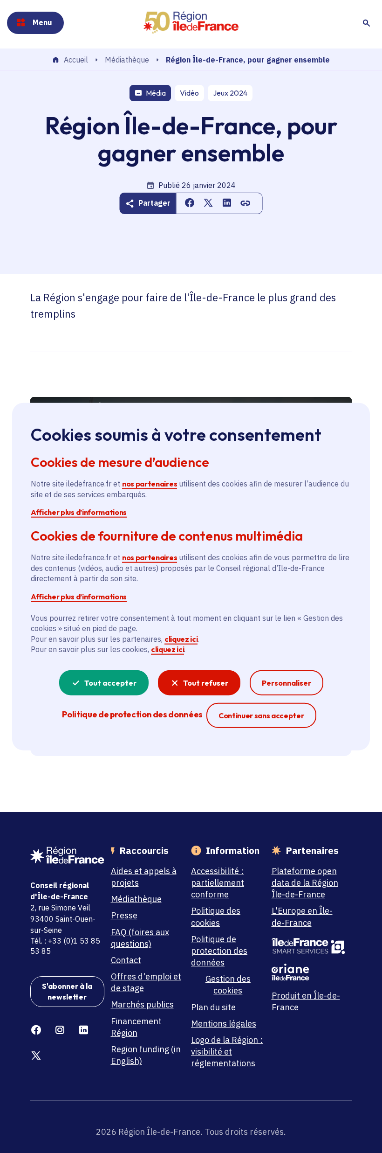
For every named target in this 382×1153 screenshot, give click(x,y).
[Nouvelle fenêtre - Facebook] (36, 1030)
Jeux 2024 (230, 92)
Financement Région (136, 1027)
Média (156, 92)
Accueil (76, 60)
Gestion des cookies (228, 984)
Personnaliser (286, 682)
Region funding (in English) (146, 1055)
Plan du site (213, 1007)
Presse (124, 915)
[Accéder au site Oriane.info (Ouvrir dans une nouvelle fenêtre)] (309, 972)
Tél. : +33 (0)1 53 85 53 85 (65, 946)
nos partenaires (149, 483)
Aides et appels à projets (144, 877)
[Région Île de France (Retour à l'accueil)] (191, 22)
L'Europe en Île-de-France (302, 916)
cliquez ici (181, 639)
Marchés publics (142, 1004)
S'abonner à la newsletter (67, 991)
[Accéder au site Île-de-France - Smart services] (309, 946)
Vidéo (189, 92)
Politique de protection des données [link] (132, 713)
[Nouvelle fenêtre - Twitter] (36, 1056)
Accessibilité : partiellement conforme (217, 883)
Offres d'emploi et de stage (146, 982)
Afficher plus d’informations (79, 512)
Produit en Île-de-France (306, 1001)
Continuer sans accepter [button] (261, 715)
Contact (126, 960)
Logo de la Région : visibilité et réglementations (227, 1052)
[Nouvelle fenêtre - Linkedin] (83, 1030)
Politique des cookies (215, 916)
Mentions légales (223, 1023)
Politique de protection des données (219, 951)
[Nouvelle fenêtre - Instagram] (60, 1030)
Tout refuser (205, 682)
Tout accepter (110, 682)
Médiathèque (127, 59)
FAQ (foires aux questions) (140, 938)
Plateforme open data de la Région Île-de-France (305, 883)
